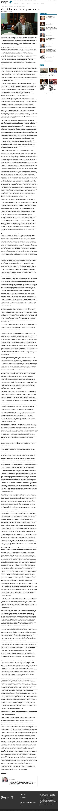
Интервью (11, 6)
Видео (42, 3)
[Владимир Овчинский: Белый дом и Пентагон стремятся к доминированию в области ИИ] (42, 51)
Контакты (34, 0)
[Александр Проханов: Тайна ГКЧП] (42, 35)
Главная (2, 6)
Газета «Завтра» (23, 797)
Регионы (28, 3)
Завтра (7, 773)
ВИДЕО (41, 65)
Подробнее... (17, 784)
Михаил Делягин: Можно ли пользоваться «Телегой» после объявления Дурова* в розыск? (52, 88)
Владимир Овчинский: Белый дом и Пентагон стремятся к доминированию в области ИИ (51, 50)
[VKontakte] (54, 1)
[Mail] (48, 1)
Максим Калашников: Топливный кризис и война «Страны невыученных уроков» (43, 76)
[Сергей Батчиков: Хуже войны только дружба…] (42, 40)
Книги (38, 3)
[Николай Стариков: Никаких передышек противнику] (42, 56)
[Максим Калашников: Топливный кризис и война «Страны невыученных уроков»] (44, 70)
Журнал (34, 3)
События (22, 3)
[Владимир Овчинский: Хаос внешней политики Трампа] (42, 18)
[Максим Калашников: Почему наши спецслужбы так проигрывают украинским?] (44, 81)
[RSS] (50, 1)
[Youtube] (56, 1)
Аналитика (16, 3)
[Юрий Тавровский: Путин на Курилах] (53, 70)
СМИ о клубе (30, 0)
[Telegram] (52, 1)
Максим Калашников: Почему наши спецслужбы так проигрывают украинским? (43, 87)
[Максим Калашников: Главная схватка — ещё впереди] (42, 24)
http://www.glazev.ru (12, 779)
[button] (55, 3)
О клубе (14, 0)
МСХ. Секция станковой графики (26, 806)
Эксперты (25, 0)
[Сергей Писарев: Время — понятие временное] (42, 46)
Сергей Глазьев (3, 11)
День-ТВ (22, 800)
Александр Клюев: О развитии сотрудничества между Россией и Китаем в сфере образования (51, 28)
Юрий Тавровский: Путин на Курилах (52, 75)
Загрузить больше (48, 60)
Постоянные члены (20, 0)
